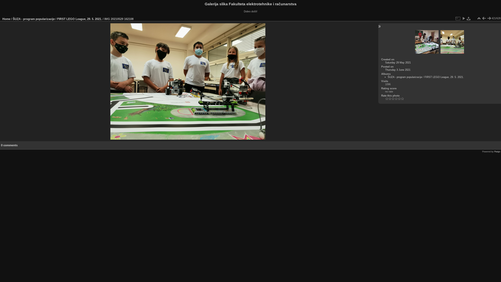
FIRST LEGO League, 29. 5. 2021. (79, 19)
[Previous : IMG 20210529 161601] (484, 18)
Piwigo (497, 151)
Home (6, 19)
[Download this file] (468, 18)
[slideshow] (463, 18)
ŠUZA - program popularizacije (34, 19)
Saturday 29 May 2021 (398, 62)
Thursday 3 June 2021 (397, 69)
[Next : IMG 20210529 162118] (489, 18)
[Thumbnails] (478, 18)
